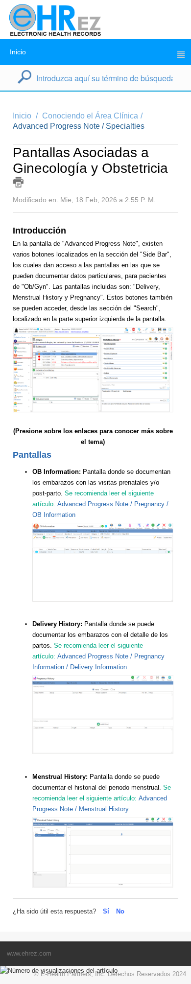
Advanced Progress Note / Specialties (78, 126)
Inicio (18, 52)
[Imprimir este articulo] (18, 182)
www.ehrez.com (29, 953)
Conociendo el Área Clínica (90, 116)
